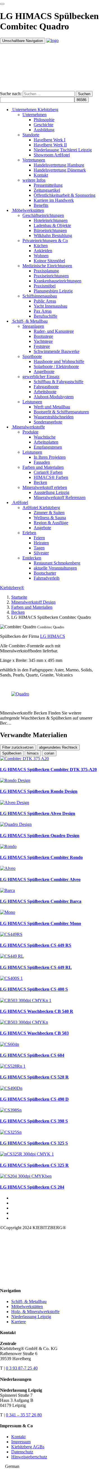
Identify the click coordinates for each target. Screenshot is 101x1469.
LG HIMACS (52, 636)
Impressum (21, 1441)
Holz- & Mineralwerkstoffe (35, 1311)
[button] (50, 1466)
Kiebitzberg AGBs (27, 1446)
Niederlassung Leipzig (31, 1316)
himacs (33, 753)
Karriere (18, 1321)
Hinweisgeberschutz (29, 1456)
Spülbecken (11, 753)
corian (49, 753)
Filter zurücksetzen (17, 747)
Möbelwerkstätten (27, 1306)
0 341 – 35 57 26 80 (24, 1414)
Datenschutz (22, 1451)
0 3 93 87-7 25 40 (22, 1368)
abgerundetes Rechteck (58, 747)
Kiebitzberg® (12, 587)
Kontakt (18, 1436)
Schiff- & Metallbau (29, 1301)
